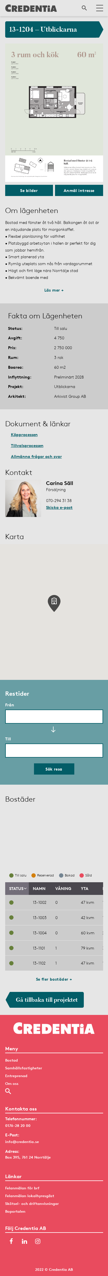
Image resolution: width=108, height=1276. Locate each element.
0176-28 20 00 (18, 1125)
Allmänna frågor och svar (36, 456)
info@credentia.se (22, 1141)
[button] (54, 603)
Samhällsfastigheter (23, 1068)
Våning (63, 888)
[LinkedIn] (24, 1242)
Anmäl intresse (79, 190)
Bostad (11, 1060)
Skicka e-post (59, 507)
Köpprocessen (24, 434)
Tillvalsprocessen (27, 445)
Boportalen (15, 1211)
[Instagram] (38, 1242)
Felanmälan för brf (22, 1188)
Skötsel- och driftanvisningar (32, 1203)
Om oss (11, 1083)
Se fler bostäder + (54, 979)
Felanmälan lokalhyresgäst (29, 1195)
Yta (84, 888)
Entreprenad (16, 1075)
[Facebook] (11, 1242)
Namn (39, 888)
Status (16, 888)
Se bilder (29, 190)
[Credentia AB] (31, 8)
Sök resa (54, 769)
